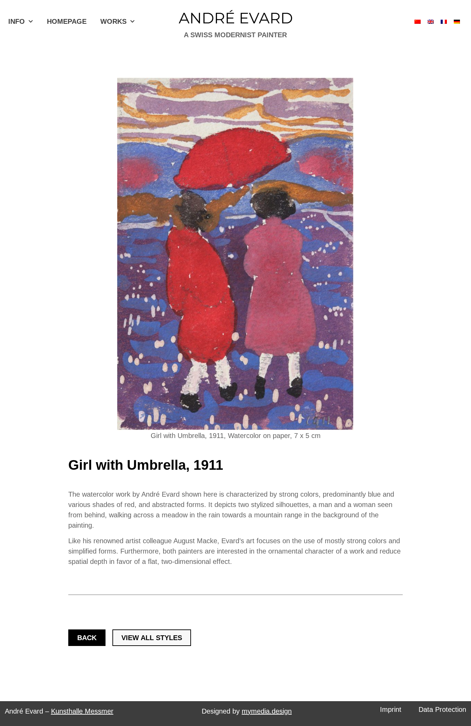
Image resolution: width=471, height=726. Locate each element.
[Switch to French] (443, 21)
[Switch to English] (430, 21)
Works (113, 21)
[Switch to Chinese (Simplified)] (417, 21)
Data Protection (442, 709)
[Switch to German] (456, 21)
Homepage (67, 21)
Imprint (390, 709)
